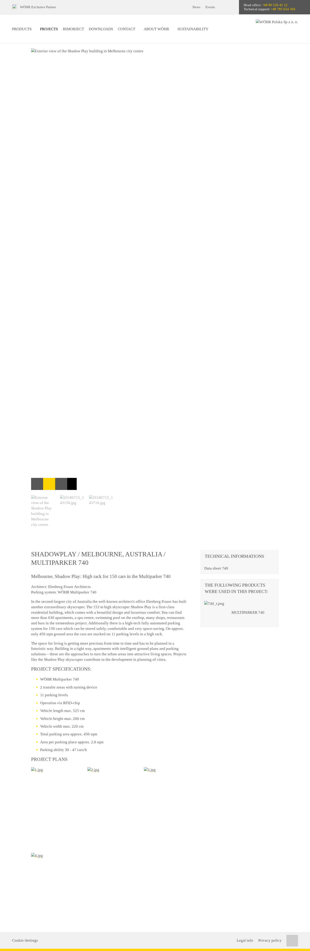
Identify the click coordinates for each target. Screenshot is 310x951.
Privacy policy (270, 940)
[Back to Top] (292, 940)
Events (210, 7)
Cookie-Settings (25, 940)
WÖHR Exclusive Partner (38, 7)
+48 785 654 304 (283, 9)
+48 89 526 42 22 (275, 5)
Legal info (245, 940)
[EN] (231, 7)
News (196, 7)
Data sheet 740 (216, 568)
